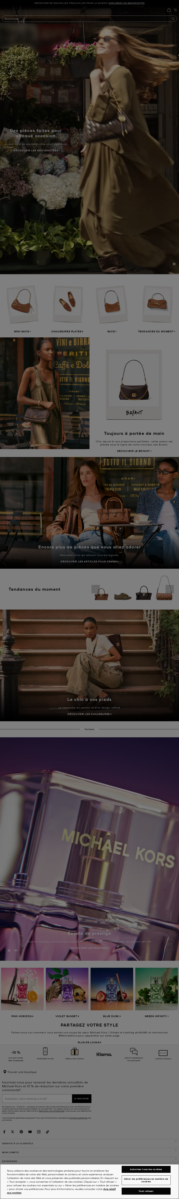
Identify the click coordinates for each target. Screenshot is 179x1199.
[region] (89, 1181)
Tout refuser (146, 1191)
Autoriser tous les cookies (146, 1169)
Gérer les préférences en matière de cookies (146, 1180)
